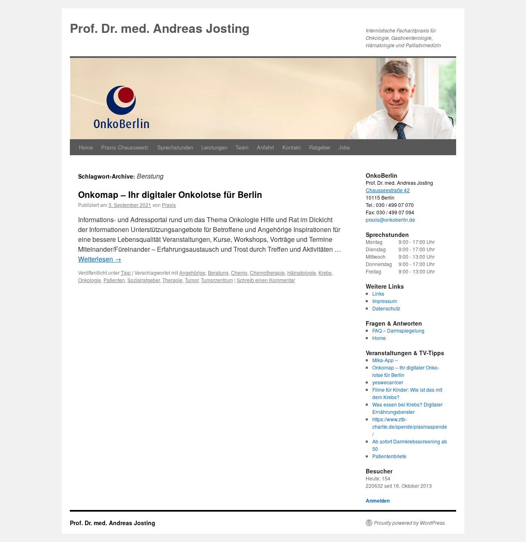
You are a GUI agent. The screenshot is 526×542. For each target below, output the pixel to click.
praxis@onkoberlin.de (390, 219)
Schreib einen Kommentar (266, 279)
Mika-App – (385, 359)
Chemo (239, 272)
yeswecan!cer (387, 382)
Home (86, 147)
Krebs (325, 272)
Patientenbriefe (389, 455)
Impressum (384, 300)
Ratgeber (319, 147)
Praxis (169, 204)
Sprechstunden (175, 147)
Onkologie (89, 279)
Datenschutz (386, 308)
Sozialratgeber (143, 279)
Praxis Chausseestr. (125, 147)
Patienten (114, 279)
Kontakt (291, 147)
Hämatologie (301, 272)
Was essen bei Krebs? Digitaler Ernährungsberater (407, 408)
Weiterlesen (99, 259)
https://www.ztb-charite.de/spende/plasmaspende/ (409, 426)
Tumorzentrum (217, 279)
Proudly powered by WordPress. (410, 522)
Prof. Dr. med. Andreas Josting (159, 28)
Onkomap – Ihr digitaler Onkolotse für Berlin (170, 194)
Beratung (218, 272)
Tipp (126, 272)
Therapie (172, 279)
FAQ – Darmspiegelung (398, 330)
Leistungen (214, 147)
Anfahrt (265, 147)
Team (242, 147)
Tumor (191, 279)
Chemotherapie (267, 272)
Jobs (344, 147)
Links (378, 293)
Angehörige (192, 272)
